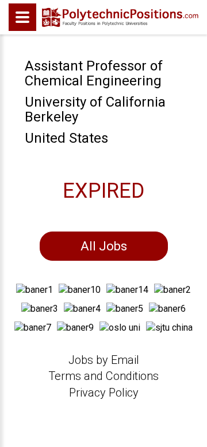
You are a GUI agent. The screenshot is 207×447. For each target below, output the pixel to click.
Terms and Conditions (103, 376)
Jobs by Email (103, 360)
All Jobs (103, 246)
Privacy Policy (104, 392)
